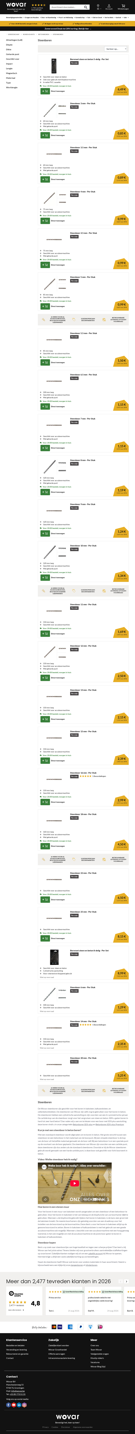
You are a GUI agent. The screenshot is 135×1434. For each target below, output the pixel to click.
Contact (10, 1358)
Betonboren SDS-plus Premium (110, 1124)
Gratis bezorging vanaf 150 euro (113, 24)
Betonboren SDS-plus (83, 1124)
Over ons (95, 1345)
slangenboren (77, 1265)
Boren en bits (29, 34)
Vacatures (95, 1362)
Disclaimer (65, 1427)
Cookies (55, 1427)
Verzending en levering (16, 1349)
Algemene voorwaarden (83, 1427)
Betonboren (43, 34)
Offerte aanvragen (56, 1354)
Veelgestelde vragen (100, 1354)
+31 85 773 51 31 (17, 1394)
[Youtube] (14, 1405)
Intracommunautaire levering (61, 1358)
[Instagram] (24, 1405)
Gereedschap (13, 34)
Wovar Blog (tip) (98, 1366)
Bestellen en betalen (15, 1345)
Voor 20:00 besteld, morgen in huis (24, 24)
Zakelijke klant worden (58, 1345)
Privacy (45, 1427)
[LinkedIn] (19, 1405)
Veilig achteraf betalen (83, 24)
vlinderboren (91, 1265)
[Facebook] (8, 1405)
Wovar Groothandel (57, 1349)
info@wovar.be (18, 1391)
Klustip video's (97, 1358)
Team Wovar (96, 1349)
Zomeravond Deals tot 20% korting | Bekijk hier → (68, 28)
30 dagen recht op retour (53, 24)
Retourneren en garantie (17, 1354)
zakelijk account (95, 1253)
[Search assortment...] (86, 7)
